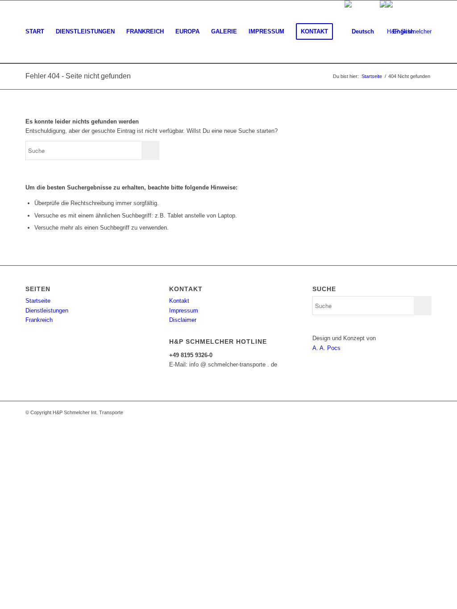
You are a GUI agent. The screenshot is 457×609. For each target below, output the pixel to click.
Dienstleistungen (46, 310)
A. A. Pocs (326, 348)
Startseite (37, 300)
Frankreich (39, 320)
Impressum (183, 310)
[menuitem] (35, 31)
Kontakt (179, 300)
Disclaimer (182, 320)
